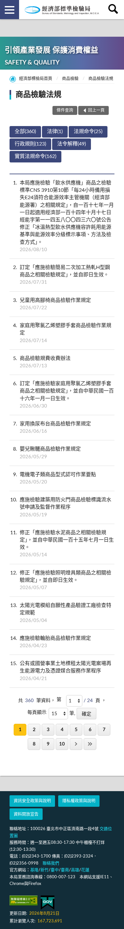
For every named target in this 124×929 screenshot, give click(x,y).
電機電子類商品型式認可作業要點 (54, 478)
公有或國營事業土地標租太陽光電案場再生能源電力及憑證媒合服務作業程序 (60, 671)
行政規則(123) (30, 143)
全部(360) (25, 131)
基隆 (34, 870)
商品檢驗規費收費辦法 (42, 362)
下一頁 (76, 744)
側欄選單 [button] (9, 9)
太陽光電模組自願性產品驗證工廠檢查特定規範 (60, 613)
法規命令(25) (88, 131)
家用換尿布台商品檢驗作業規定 (52, 427)
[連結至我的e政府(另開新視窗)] (47, 902)
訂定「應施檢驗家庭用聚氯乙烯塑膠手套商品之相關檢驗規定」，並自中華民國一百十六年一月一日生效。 (63, 394)
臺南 (65, 870)
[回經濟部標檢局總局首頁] (62, 9)
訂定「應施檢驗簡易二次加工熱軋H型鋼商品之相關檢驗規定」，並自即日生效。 (61, 275)
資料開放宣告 (26, 814)
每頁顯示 (36, 712)
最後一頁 (90, 744)
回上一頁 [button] (96, 110)
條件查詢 (65, 110)
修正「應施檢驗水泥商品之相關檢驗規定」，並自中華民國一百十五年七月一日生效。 (62, 544)
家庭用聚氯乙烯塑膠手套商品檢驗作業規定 (62, 333)
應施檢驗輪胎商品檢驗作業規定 (50, 642)
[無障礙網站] (24, 900)
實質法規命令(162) (35, 156)
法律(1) (55, 131)
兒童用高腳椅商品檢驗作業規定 (52, 304)
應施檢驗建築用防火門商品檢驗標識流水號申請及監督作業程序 (60, 507)
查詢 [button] (114, 9)
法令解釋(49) (71, 143)
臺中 (55, 870)
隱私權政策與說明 (78, 801)
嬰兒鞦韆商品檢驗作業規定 (47, 452)
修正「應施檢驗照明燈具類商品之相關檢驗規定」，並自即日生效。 (60, 580)
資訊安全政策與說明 (32, 801)
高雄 (75, 870)
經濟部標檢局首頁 (35, 79)
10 (62, 744)
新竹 (44, 870)
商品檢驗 (70, 79)
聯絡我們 (51, 863)
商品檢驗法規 (100, 79)
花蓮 (85, 870)
